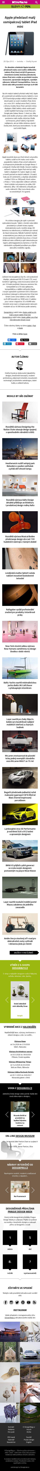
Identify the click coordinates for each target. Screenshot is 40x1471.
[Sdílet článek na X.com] (24, 339)
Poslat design (29, 1439)
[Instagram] (11, 1302)
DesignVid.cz (8, 312)
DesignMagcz (10, 1317)
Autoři (29, 1429)
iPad (34, 325)
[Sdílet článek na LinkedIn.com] (7, 343)
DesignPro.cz (20, 1168)
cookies (16, 1461)
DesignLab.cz (25, 1467)
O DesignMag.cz (29, 1427)
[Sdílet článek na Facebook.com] (12, 339)
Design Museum (25, 1136)
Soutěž (29, 1437)
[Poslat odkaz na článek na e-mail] (32, 343)
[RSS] (34, 1302)
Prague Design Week (20, 1211)
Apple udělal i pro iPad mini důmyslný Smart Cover (24, 318)
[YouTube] (28, 1302)
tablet (29, 325)
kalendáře (29, 1027)
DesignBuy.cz (20, 968)
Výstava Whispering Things (20, 1062)
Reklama (11, 1429)
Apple (21, 328)
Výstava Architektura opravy (20, 1051)
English (29, 1442)
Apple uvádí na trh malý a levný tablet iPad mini (22, 313)
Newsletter (11, 1442)
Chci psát (11, 1432)
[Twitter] (17, 1302)
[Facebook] (5, 1302)
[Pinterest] (23, 1302)
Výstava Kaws (20, 1041)
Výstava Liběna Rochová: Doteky (21, 1072)
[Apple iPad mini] (20, 43)
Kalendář (11, 1439)
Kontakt (11, 1427)
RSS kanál (11, 1437)
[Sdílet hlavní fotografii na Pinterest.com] (20, 343)
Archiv (29, 1432)
